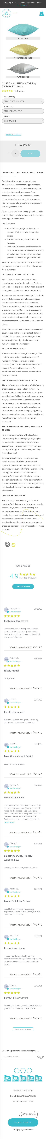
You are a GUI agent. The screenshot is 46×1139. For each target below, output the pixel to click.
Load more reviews (23, 1029)
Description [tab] (8, 172)
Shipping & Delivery (23, 1090)
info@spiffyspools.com (23, 1129)
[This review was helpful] (33, 647)
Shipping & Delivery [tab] (25, 172)
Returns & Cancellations (23, 1096)
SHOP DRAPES (23, 5)
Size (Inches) (9, 96)
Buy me (30, 154)
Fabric (6, 116)
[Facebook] (16, 1070)
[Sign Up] (40, 1057)
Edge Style (8, 106)
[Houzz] (29, 1070)
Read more (9, 822)
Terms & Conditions (23, 1101)
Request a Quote (23, 1122)
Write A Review (23, 586)
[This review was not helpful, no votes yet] (39, 647)
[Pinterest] (23, 1070)
